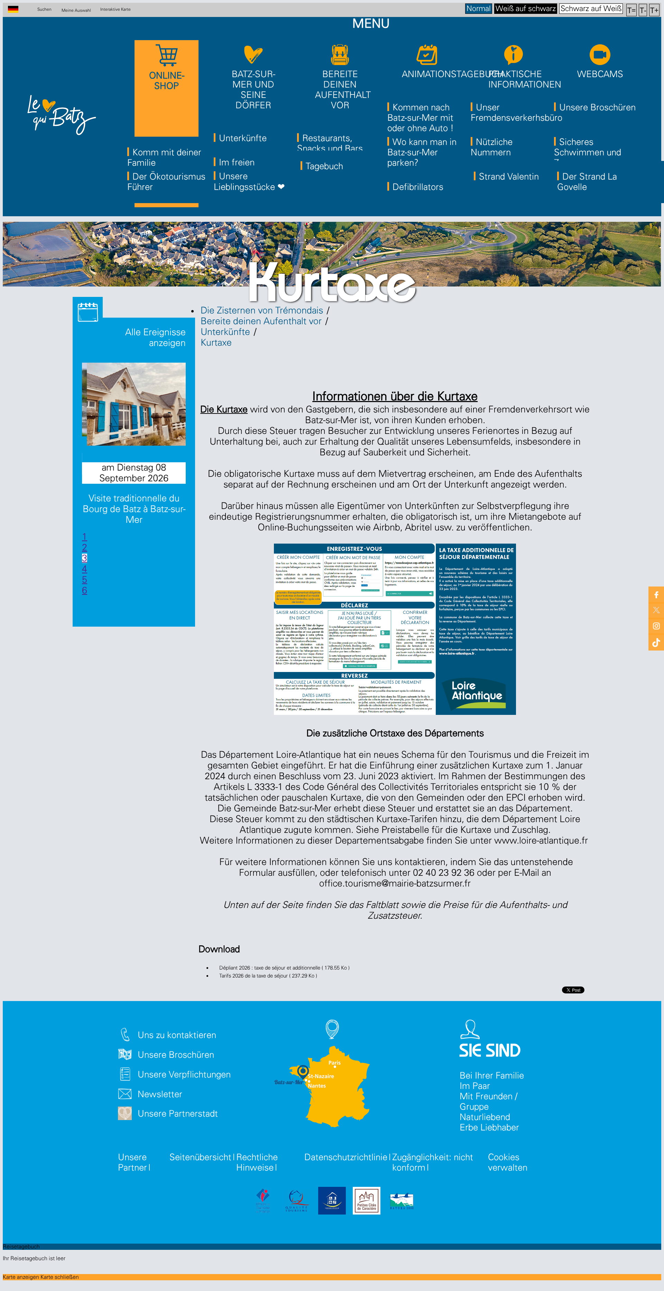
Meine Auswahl (76, 10)
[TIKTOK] (656, 641)
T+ (654, 9)
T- (643, 9)
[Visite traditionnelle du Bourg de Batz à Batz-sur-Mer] (142, 442)
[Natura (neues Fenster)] (401, 1202)
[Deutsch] (17, 10)
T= (631, 9)
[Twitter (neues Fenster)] (656, 610)
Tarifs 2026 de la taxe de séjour (268, 976)
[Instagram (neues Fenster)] (656, 625)
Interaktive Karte (115, 9)
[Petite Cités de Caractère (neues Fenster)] (366, 1202)
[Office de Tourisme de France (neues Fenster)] (263, 1202)
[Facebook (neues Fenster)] (656, 594)
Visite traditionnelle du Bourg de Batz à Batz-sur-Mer (134, 509)
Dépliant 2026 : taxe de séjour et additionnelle (284, 968)
